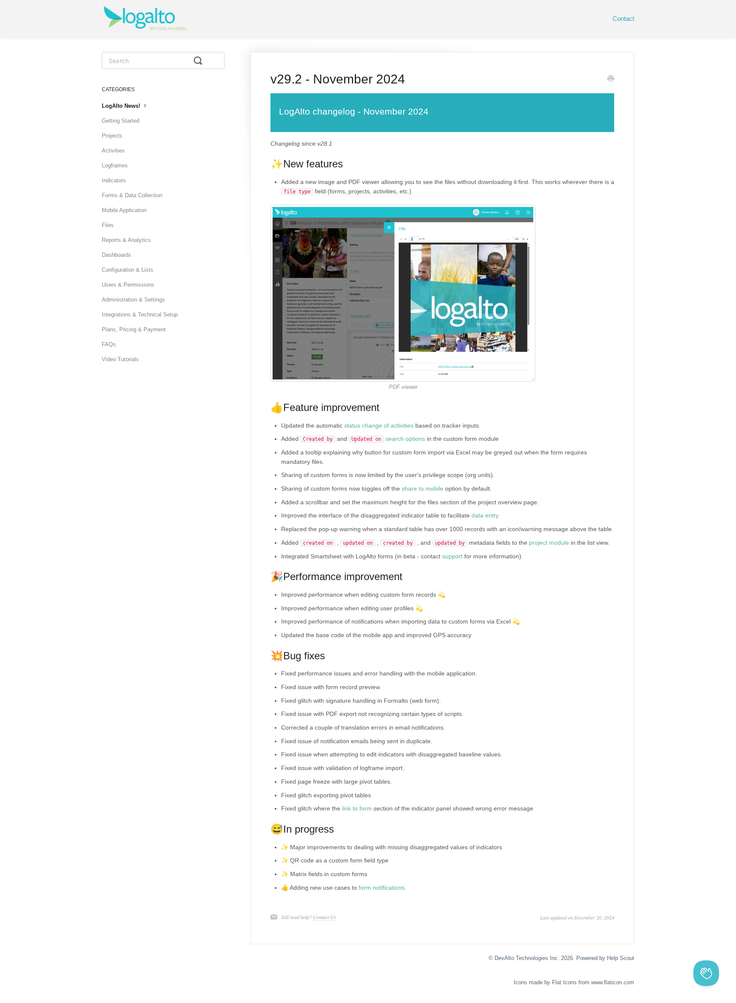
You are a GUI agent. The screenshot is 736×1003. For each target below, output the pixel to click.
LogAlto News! (122, 106)
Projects (112, 135)
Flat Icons (564, 982)
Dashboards (116, 255)
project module (549, 542)
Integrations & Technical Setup (140, 314)
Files (108, 225)
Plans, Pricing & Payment (134, 329)
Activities (113, 150)
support (452, 556)
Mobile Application (124, 210)
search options (405, 438)
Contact (623, 18)
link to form (357, 808)
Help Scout (620, 958)
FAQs (109, 344)
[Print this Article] (610, 79)
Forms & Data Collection (132, 195)
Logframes (115, 165)
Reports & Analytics (126, 240)
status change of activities (379, 425)
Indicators (114, 180)
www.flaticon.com (612, 982)
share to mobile (422, 488)
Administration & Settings (133, 299)
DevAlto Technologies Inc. (526, 958)
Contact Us (324, 917)
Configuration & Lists (127, 270)
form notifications (382, 887)
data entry (485, 515)
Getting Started (120, 121)
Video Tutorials (120, 359)
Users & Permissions (128, 285)
